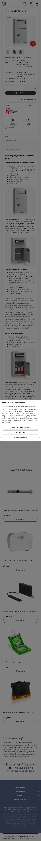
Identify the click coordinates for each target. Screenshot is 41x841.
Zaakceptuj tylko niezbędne (20, 427)
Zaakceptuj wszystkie (20, 437)
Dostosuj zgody (20, 432)
